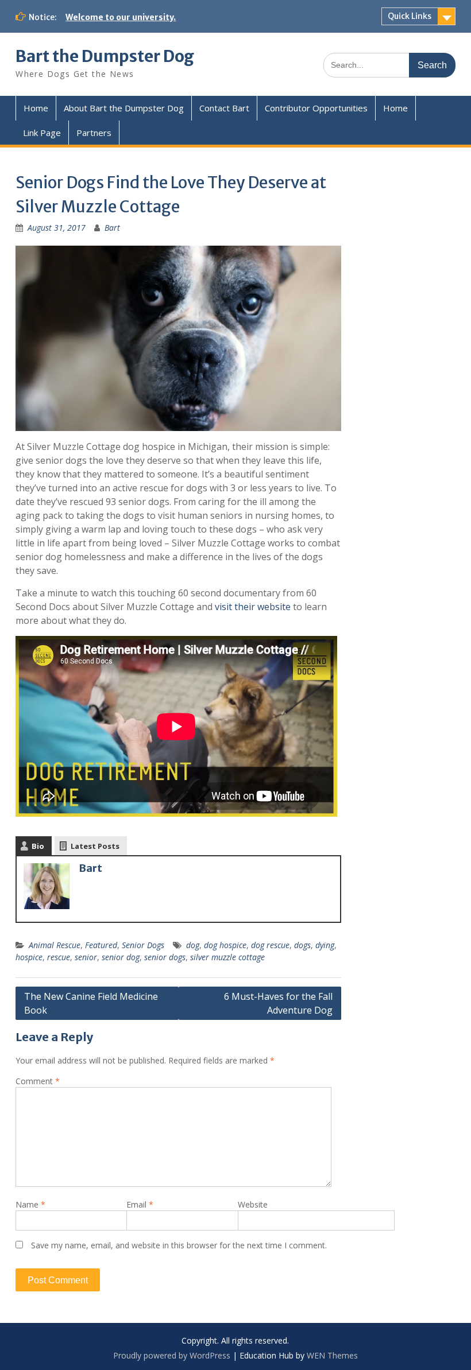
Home (36, 108)
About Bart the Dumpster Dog (124, 108)
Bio (38, 846)
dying (324, 945)
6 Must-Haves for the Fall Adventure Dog (278, 1003)
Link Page (42, 132)
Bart (112, 227)
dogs (302, 945)
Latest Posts (95, 846)
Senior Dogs (143, 945)
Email (139, 1204)
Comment (38, 1081)
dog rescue (270, 945)
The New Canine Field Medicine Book (91, 1003)
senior (86, 957)
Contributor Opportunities (316, 108)
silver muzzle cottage (227, 957)
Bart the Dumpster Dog (105, 56)
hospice (29, 957)
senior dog (121, 957)
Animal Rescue (54, 945)
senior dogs (165, 957)
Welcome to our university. (120, 17)
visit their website (253, 606)
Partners (93, 132)
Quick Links (409, 16)
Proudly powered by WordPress (171, 1355)
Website (253, 1204)
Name (30, 1204)
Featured (101, 945)
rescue (58, 957)
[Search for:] (389, 64)
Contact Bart (224, 108)
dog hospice (225, 945)
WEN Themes (332, 1355)
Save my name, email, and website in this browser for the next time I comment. (179, 1245)
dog (192, 945)
